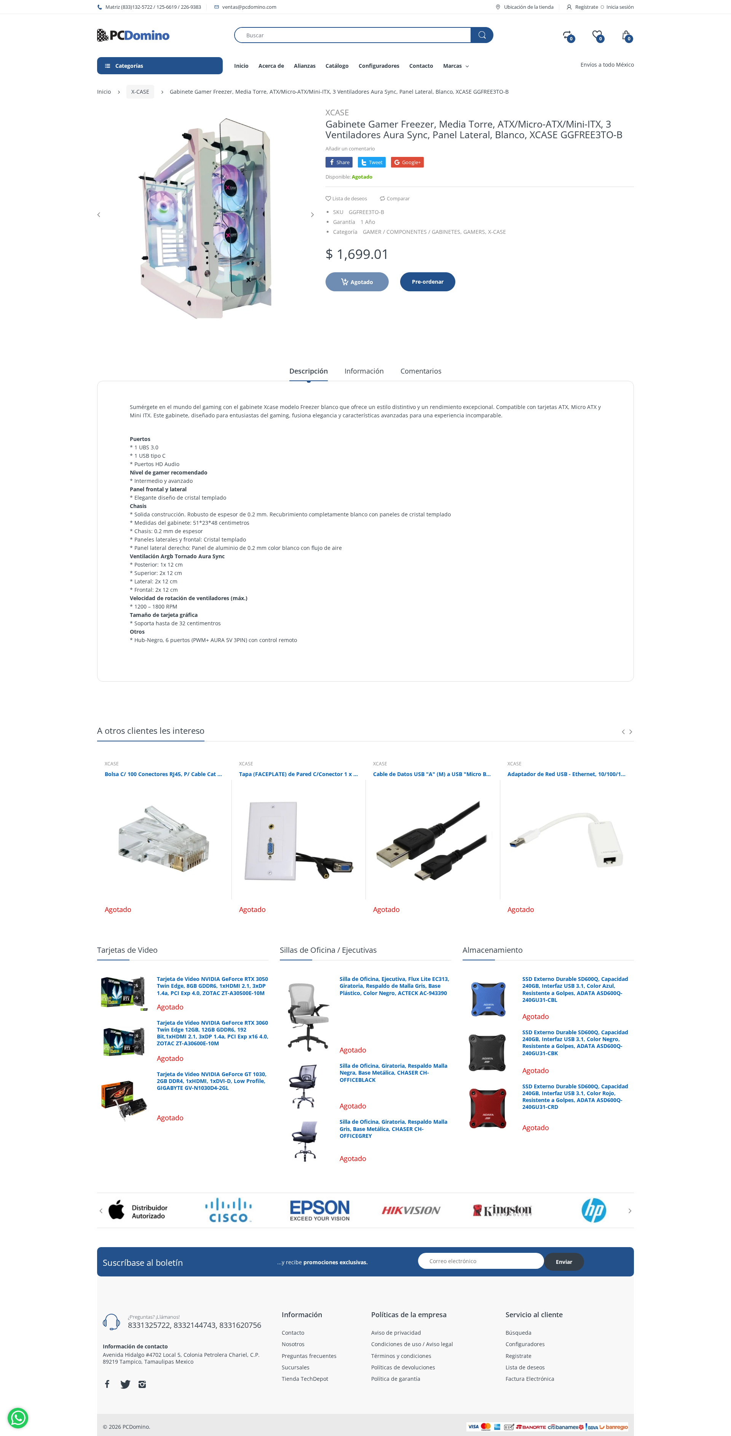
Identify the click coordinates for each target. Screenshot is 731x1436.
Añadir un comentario (350, 148)
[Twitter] (124, 1384)
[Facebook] (107, 1384)
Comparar (398, 198)
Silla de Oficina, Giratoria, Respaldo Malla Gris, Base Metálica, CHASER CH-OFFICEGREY (393, 1128)
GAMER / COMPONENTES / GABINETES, (412, 231)
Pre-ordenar (428, 281)
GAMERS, (475, 231)
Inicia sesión (620, 6)
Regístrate (586, 6)
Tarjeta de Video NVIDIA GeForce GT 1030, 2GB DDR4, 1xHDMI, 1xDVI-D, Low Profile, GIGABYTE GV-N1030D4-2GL (212, 1081)
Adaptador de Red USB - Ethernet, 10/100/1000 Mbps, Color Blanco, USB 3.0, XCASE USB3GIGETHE (567, 774)
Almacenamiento (493, 950)
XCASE (337, 112)
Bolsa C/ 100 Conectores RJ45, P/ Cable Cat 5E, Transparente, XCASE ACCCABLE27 (164, 774)
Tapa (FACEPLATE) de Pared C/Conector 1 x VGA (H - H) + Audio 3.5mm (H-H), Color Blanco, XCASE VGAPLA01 (298, 774)
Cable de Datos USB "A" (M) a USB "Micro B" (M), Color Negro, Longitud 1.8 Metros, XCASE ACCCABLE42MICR (432, 774)
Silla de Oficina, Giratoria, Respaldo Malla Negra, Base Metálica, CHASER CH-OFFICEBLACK (393, 1072)
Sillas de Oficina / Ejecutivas (328, 950)
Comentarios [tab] (421, 370)
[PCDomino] (133, 34)
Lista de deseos (349, 198)
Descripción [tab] (308, 370)
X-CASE (140, 91)
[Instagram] (142, 1384)
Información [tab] (364, 370)
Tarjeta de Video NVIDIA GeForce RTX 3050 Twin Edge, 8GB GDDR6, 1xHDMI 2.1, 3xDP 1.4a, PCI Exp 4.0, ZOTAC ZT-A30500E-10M (212, 986)
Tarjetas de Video (127, 950)
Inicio (104, 91)
